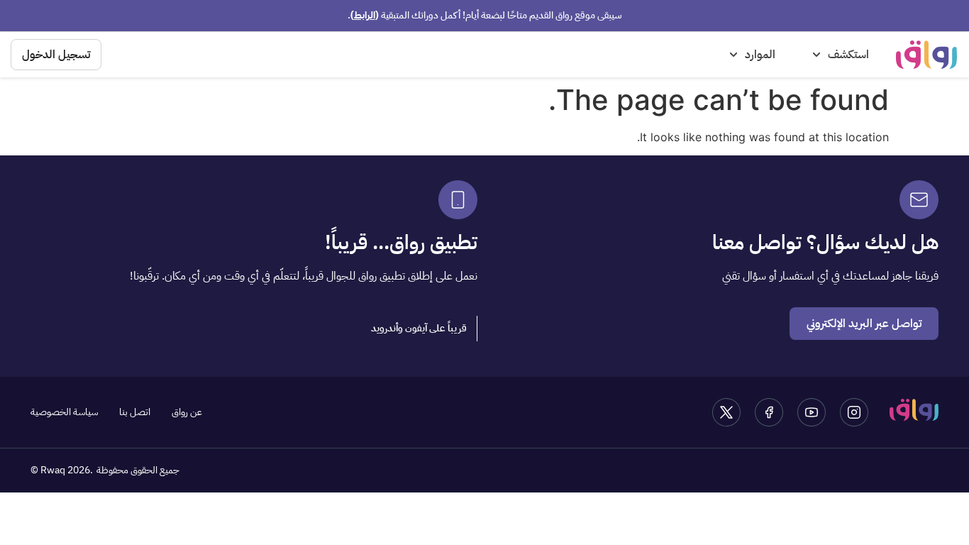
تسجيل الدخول (56, 54)
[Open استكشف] (816, 54)
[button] (419, 328)
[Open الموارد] (733, 54)
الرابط (364, 15)
